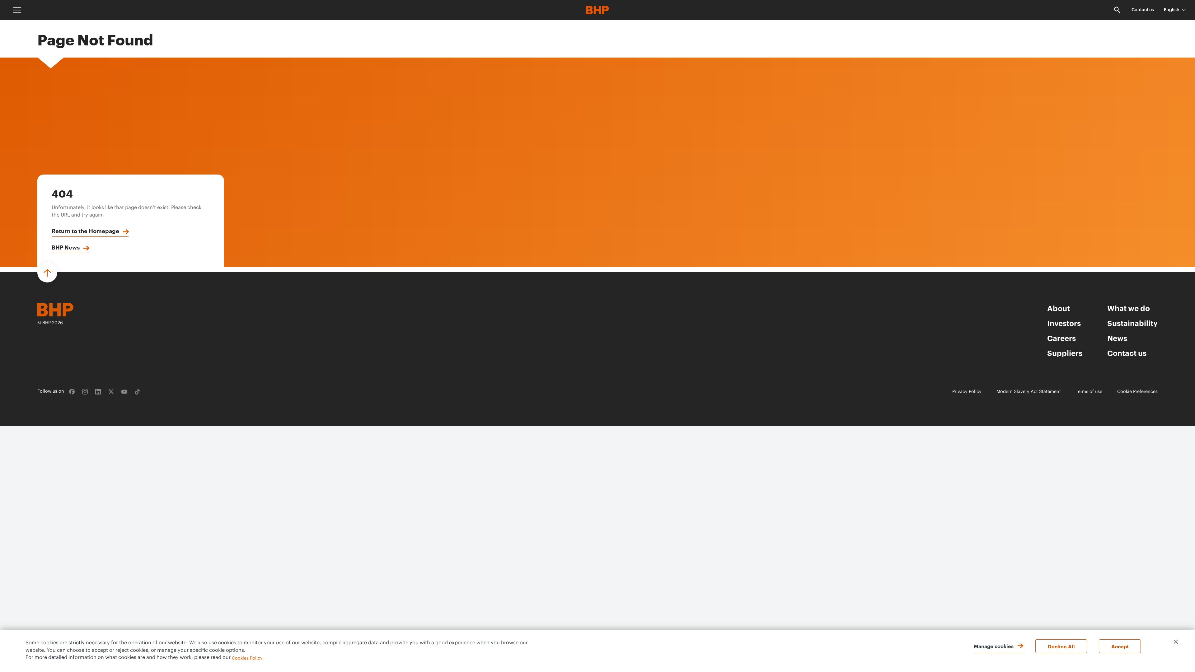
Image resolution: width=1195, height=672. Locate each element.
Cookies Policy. (248, 658)
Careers (1061, 338)
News (1117, 338)
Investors (1064, 323)
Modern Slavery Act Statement (1028, 392)
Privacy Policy (967, 392)
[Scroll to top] (47, 272)
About (1058, 308)
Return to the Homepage (85, 230)
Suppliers (1064, 353)
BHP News (66, 247)
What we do (1128, 308)
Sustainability (1132, 323)
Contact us (1143, 10)
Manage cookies (994, 645)
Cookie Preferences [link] (1137, 392)
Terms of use (1089, 392)
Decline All (1061, 646)
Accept (1120, 646)
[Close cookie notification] (1176, 641)
